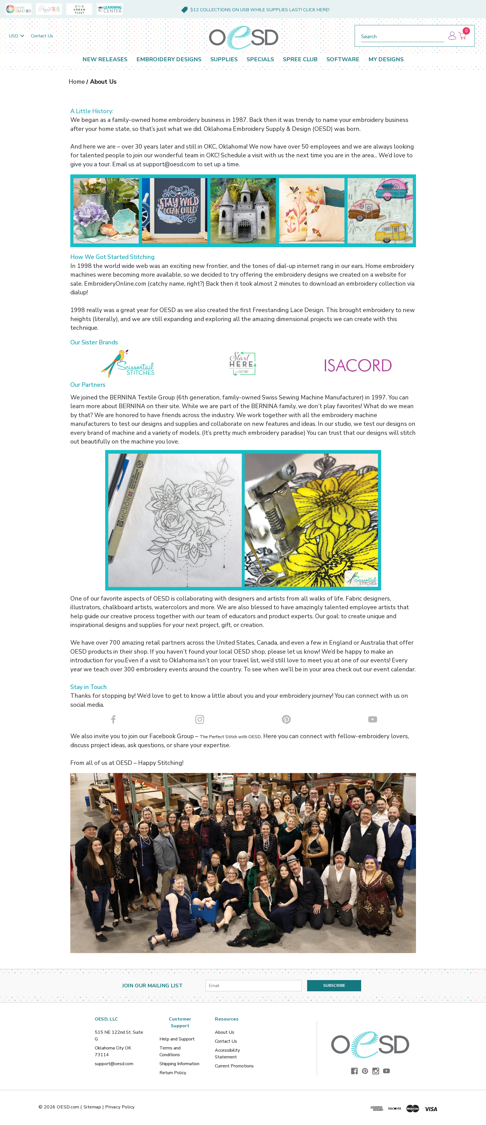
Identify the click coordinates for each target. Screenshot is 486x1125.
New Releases (104, 59)
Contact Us (42, 36)
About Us (224, 1032)
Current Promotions (234, 1066)
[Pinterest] (365, 1071)
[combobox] (402, 35)
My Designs (386, 59)
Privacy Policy (120, 1107)
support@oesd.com (114, 1064)
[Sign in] (452, 36)
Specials (260, 59)
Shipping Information (179, 1064)
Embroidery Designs (168, 59)
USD (14, 36)
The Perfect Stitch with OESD (230, 737)
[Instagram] (375, 1071)
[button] (128, 364)
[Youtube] (386, 1071)
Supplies (224, 59)
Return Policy (172, 1073)
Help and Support (177, 1039)
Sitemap (92, 1107)
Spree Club (300, 59)
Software (343, 59)
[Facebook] (354, 1071)
